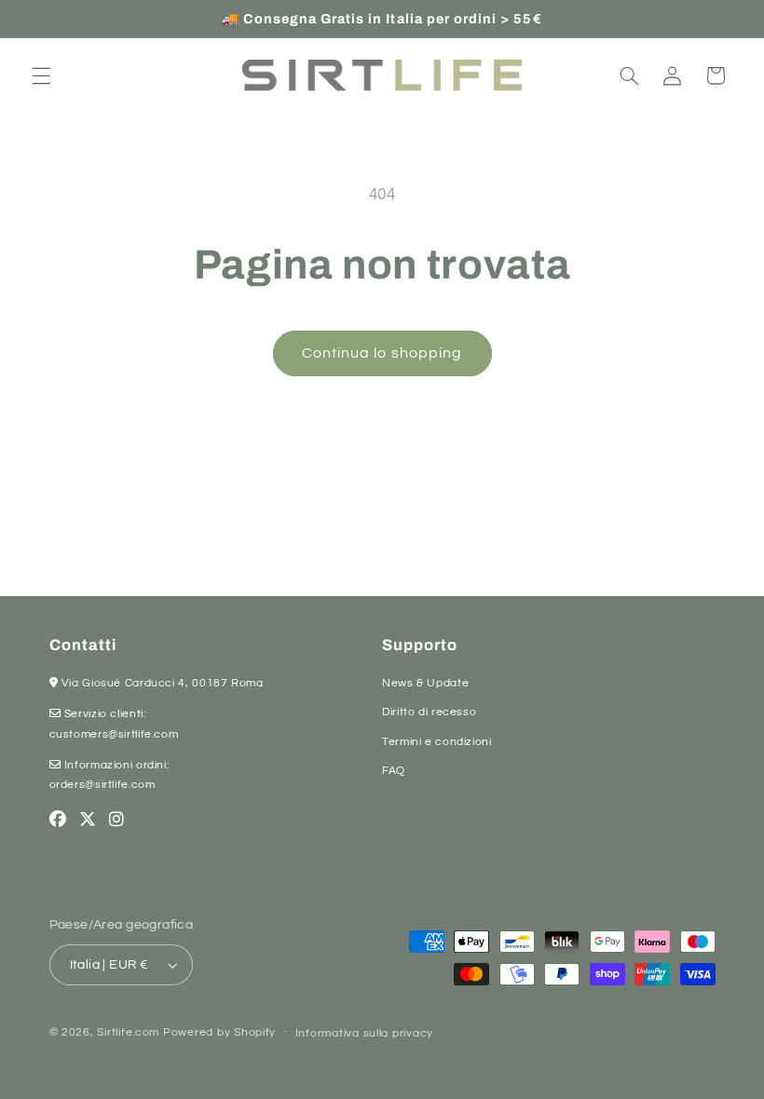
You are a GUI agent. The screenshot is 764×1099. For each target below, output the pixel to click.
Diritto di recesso (429, 712)
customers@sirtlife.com (114, 734)
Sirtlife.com (128, 1032)
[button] (41, 75)
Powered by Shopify (219, 1032)
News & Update (425, 683)
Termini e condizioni (437, 742)
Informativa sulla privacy (364, 1033)
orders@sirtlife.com (102, 785)
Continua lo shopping (382, 353)
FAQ (393, 771)
